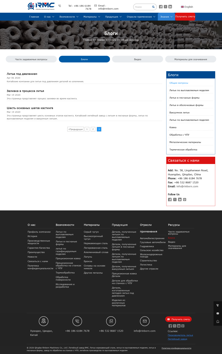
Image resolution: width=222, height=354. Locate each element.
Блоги (113, 40)
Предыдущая (75, 129)
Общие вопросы (130, 40)
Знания (101, 40)
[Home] (41, 6)
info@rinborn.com (187, 186)
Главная (87, 40)
